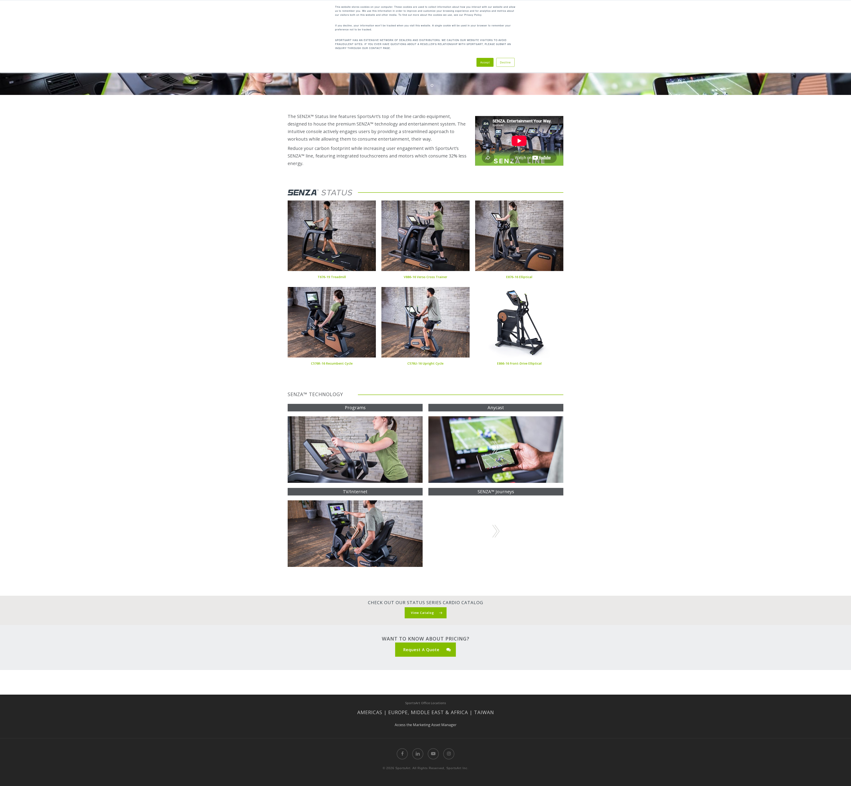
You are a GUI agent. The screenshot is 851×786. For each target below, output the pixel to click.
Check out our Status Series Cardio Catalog (425, 602)
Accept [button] (485, 62)
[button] (426, 612)
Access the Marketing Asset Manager (426, 724)
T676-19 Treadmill (332, 277)
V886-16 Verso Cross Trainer (425, 277)
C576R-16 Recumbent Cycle (332, 363)
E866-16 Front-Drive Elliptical (519, 363)
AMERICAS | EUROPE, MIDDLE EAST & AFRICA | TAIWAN (425, 712)
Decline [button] (505, 62)
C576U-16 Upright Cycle (425, 363)
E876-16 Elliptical (519, 277)
